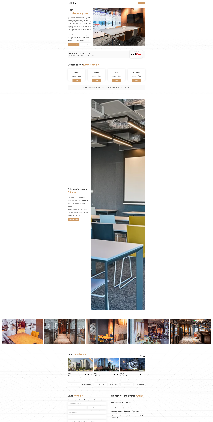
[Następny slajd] (144, 355)
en (136, 2)
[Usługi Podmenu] (104, 3)
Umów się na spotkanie (86, 384)
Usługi (101, 2)
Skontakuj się (85, 44)
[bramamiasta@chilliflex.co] (140, 374)
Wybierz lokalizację (73, 44)
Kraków (71, 374)
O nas (82, 2)
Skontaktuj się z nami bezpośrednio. (122, 87)
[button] (119, 44)
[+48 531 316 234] (85, 374)
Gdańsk (96, 72)
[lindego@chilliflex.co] (114, 374)
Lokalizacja (88, 2)
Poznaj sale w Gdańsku (73, 219)
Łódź (116, 72)
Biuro (95, 2)
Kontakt (141, 2)
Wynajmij (76, 80)
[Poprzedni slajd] (141, 355)
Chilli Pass (92, 55)
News (107, 2)
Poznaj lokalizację (74, 384)
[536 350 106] (111, 374)
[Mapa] (91, 374)
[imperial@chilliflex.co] (88, 374)
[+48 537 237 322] (137, 374)
